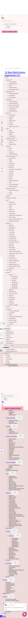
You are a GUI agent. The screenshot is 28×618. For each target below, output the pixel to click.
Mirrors (10, 207)
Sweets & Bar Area (13, 153)
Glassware (11, 116)
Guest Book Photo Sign (14, 241)
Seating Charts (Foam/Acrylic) (15, 215)
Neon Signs (11, 209)
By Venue (8, 362)
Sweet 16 (14, 280)
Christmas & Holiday (13, 304)
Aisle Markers (12, 95)
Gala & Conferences (13, 293)
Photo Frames (12, 211)
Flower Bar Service (10, 341)
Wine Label (11, 268)
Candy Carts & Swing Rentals (15, 169)
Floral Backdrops (12, 81)
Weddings (11, 289)
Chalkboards (11, 202)
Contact (6, 364)
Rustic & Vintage (12, 320)
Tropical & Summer (13, 186)
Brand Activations (10, 333)
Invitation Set (12, 232)
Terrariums (11, 124)
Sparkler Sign (12, 255)
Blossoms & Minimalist (14, 310)
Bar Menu (11, 225)
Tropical (10, 161)
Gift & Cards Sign (13, 240)
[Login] (2, 16)
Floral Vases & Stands (14, 107)
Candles (10, 118)
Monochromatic (12, 318)
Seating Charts (12, 213)
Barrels (10, 159)
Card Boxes (11, 171)
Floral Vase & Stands (13, 126)
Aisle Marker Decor (13, 110)
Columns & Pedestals (13, 190)
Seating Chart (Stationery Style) (16, 253)
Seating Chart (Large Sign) (14, 251)
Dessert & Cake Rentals (11, 197)
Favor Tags (11, 230)
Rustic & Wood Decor (13, 180)
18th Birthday (15, 282)
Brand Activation (12, 291)
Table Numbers (12, 120)
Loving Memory (12, 236)
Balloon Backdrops (13, 83)
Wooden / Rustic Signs (14, 220)
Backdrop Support (13, 87)
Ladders (10, 178)
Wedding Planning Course (11, 351)
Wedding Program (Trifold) (14, 266)
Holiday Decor (8, 345)
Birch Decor (11, 165)
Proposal (8, 196)
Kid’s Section (9, 270)
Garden (10, 314)
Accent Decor (12, 163)
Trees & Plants (12, 158)
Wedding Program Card (14, 264)
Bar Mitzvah (11, 302)
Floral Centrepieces (13, 101)
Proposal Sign (12, 247)
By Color (8, 306)
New (7, 77)
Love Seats (11, 152)
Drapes (10, 85)
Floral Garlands (12, 108)
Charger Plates (12, 115)
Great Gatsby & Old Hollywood (15, 316)
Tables (10, 148)
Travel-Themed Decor (13, 184)
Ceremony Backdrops (13, 93)
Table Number (12, 256)
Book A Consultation (10, 31)
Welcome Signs (12, 97)
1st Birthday (14, 278)
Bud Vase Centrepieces (14, 105)
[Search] (7, 27)
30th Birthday (15, 286)
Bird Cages (11, 167)
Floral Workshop (9, 343)
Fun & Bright (11, 312)
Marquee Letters (12, 144)
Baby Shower (12, 297)
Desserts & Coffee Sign (14, 260)
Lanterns (11, 122)
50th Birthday (15, 287)
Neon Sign (11, 142)
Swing (10, 182)
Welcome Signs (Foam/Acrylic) (15, 219)
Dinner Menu (11, 228)
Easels (10, 192)
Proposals (11, 295)
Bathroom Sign (12, 226)
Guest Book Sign (12, 238)
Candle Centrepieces (13, 103)
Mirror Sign (11, 243)
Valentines (11, 301)
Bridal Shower (12, 299)
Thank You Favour (13, 258)
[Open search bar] (2, 394)
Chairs (10, 150)
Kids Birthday (15, 276)
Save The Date (12, 249)
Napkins (10, 134)
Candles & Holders (13, 140)
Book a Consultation (12, 408)
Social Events (9, 337)
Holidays (8, 339)
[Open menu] (1, 451)
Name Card (11, 245)
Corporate (11, 173)
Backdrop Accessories (14, 89)
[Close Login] (3, 324)
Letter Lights (11, 234)
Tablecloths (11, 132)
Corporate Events (10, 331)
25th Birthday (15, 284)
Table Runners (12, 136)
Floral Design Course (10, 349)
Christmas (11, 174)
